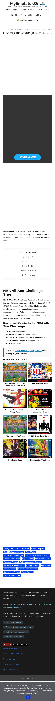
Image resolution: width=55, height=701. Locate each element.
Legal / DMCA (15, 607)
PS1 (47, 10)
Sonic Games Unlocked (27, 569)
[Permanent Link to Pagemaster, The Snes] (40, 448)
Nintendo (15, 15)
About (16, 604)
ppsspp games (32, 565)
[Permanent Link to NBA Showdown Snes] (40, 424)
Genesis (28, 15)
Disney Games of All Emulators (16, 549)
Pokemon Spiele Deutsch (14, 565)
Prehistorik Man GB (10, 648)
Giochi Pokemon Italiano (13, 552)
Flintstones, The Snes (15, 436)
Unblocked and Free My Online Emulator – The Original (27, 6)
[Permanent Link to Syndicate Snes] (15, 448)
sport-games (27, 572)
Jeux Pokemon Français (13, 555)
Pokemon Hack (28, 10)
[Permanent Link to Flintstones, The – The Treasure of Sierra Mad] (15, 372)
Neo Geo (39, 15)
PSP (40, 10)
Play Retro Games (13, 622)
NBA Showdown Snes (40, 436)
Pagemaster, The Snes (40, 460)
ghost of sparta (38, 549)
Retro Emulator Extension (16, 632)
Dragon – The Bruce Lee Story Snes (15, 411)
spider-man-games (12, 572)
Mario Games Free (43, 559)
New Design (12, 10)
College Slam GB (9, 659)
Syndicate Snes (15, 460)
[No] (52, 691)
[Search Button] (37, 20)
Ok (28, 697)
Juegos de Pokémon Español (38, 555)
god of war (30, 552)
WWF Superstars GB (10, 670)
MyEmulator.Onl (18, 29)
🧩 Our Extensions (25, 20)
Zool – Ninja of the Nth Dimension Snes (40, 411)
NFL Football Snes (40, 383)
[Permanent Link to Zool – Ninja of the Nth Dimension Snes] (40, 398)
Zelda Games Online (12, 575)
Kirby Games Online (12, 559)
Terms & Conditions (28, 604)
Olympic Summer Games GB (13, 654)
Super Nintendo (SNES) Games (28, 351)
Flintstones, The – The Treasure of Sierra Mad (15, 384)
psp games (46, 565)
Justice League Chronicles (12, 664)
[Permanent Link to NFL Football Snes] (40, 372)
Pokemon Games (11, 562)
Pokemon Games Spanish (30, 562)
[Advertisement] (27, 66)
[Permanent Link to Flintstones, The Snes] (15, 424)
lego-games (27, 559)
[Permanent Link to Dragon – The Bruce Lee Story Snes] (15, 398)
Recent (16, 645)
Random (24, 645)
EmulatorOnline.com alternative (18, 627)
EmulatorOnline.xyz (14, 637)
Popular (7, 645)
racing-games (10, 569)
